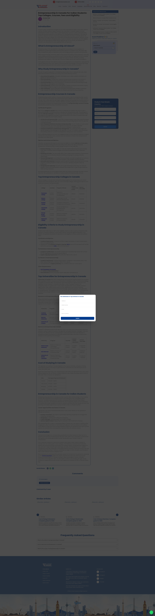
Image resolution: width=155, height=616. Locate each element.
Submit (77, 318)
